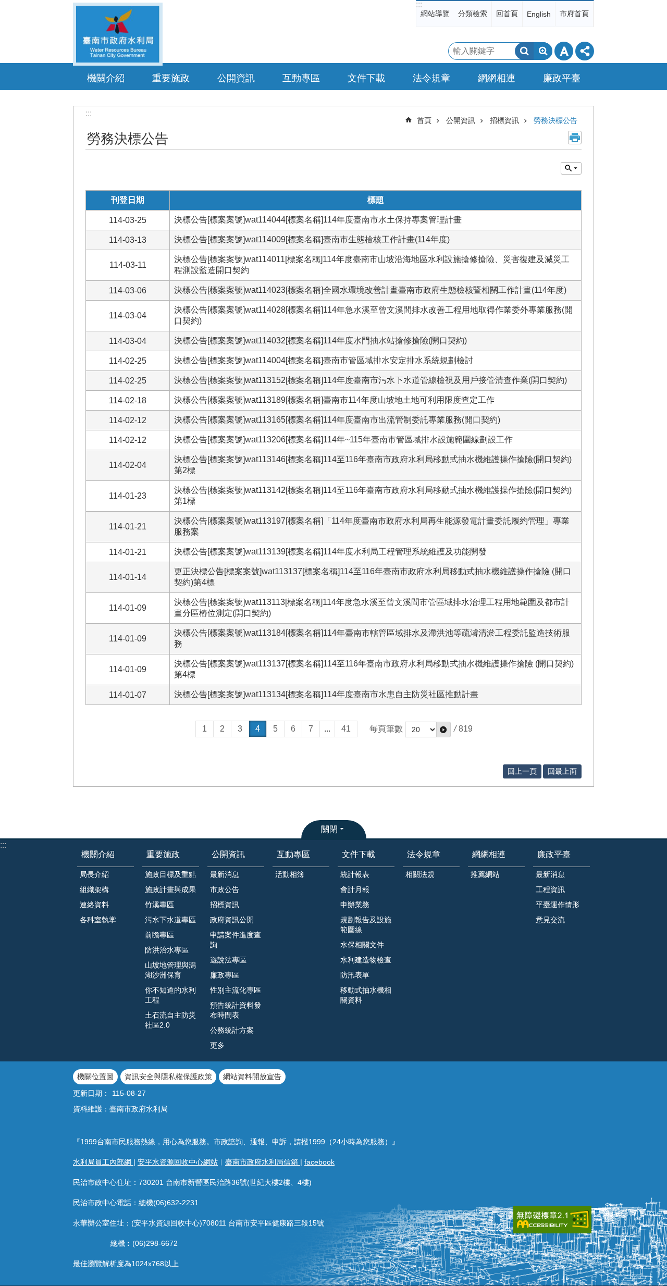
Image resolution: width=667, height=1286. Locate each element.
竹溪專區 (159, 904)
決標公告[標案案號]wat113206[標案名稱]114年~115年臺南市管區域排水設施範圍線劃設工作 (343, 439)
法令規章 (423, 854)
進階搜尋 (543, 51)
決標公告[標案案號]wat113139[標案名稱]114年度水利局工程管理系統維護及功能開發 (330, 551)
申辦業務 (354, 904)
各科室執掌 (98, 920)
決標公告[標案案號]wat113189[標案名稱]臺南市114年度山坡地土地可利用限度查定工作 (334, 399)
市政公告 (224, 889)
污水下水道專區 (170, 920)
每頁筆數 (386, 728)
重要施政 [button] (171, 78)
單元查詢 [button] (571, 168)
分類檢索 (472, 13)
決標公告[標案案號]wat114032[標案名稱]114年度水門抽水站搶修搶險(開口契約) (320, 340)
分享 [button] (584, 51)
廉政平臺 (554, 854)
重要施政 (163, 854)
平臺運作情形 (557, 904)
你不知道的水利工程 (170, 995)
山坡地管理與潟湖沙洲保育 (170, 970)
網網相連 (488, 854)
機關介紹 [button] (106, 78)
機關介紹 (98, 854)
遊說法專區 (228, 960)
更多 (217, 1045)
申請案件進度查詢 (235, 940)
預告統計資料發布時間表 (235, 1010)
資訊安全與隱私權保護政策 (168, 1076)
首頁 (424, 120)
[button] (443, 729)
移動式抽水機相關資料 (365, 995)
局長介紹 (94, 874)
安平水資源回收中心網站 (178, 1162)
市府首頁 (574, 13)
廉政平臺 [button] (561, 78)
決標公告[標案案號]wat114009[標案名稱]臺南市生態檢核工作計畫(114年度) (312, 239)
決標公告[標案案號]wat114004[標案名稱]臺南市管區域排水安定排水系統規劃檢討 (323, 360)
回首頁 (507, 13)
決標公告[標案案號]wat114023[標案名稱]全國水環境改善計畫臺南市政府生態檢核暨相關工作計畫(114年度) (370, 290)
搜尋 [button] (524, 51)
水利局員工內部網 (103, 1162)
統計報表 (354, 874)
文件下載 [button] (366, 78)
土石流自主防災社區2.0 (170, 1020)
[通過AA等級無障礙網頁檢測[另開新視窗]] (552, 1219)
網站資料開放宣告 (252, 1076)
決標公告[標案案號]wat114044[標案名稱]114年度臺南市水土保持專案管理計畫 (318, 219)
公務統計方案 (232, 1030)
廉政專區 (224, 975)
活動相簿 (289, 874)
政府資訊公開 (232, 920)
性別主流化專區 (235, 990)
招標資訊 (504, 120)
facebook (319, 1162)
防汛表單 (354, 975)
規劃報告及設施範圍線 (365, 925)
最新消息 (224, 874)
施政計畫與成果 (170, 889)
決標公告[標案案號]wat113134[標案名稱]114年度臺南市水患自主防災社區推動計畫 (326, 694)
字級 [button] (563, 51)
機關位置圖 (95, 1076)
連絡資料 (94, 904)
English (539, 14)
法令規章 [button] (431, 78)
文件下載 (358, 854)
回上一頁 (522, 771)
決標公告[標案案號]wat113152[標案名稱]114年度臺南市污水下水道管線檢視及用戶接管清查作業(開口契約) (370, 380)
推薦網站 (485, 874)
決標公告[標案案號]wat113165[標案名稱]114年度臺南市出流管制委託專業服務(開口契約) (337, 419)
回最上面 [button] (562, 771)
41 (346, 728)
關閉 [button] (329, 829)
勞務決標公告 (555, 120)
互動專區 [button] (301, 78)
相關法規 (420, 874)
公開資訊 (460, 120)
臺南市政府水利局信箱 (262, 1162)
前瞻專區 (159, 935)
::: (419, 4)
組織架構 (94, 889)
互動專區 (293, 854)
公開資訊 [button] (236, 78)
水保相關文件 (362, 945)
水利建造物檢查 (365, 960)
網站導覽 (435, 13)
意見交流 (550, 920)
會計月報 (354, 889)
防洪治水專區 (167, 950)
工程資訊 (550, 889)
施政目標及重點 (170, 874)
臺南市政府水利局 (118, 34)
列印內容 (575, 137)
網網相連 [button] (496, 78)
